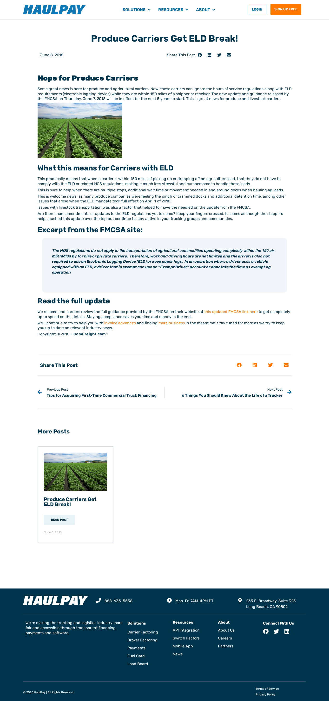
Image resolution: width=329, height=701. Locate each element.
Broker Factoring (142, 640)
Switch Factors (186, 638)
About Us (226, 630)
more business (171, 323)
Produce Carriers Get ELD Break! (70, 501)
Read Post (59, 519)
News (178, 654)
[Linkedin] (287, 631)
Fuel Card (136, 656)
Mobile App (183, 646)
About (203, 9)
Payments (136, 648)
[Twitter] (276, 631)
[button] (200, 55)
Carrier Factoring (142, 632)
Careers (225, 638)
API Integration (186, 630)
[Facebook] (266, 631)
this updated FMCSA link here (231, 311)
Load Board (137, 664)
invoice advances (120, 323)
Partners (225, 646)
